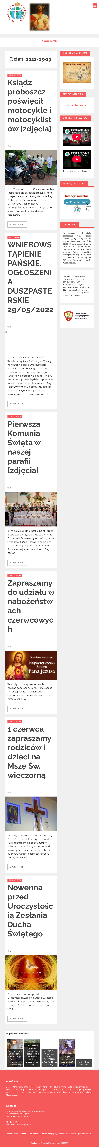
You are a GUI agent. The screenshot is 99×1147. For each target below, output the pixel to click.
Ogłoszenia (14, 237)
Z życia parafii (15, 75)
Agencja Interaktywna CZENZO (54, 1143)
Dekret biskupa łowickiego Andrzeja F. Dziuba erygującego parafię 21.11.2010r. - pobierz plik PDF (49, 1134)
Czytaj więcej (17, 224)
